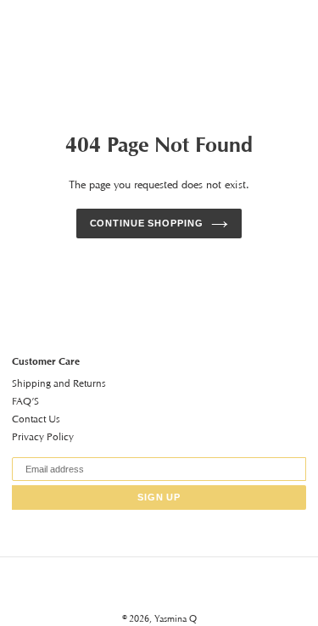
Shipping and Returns (59, 383)
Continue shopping (147, 223)
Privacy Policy (43, 436)
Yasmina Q (175, 618)
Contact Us (36, 418)
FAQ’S (25, 400)
